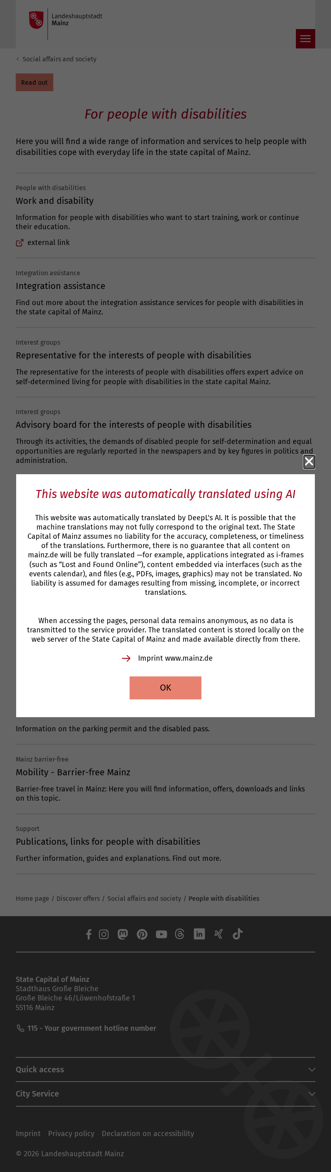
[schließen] (309, 461)
